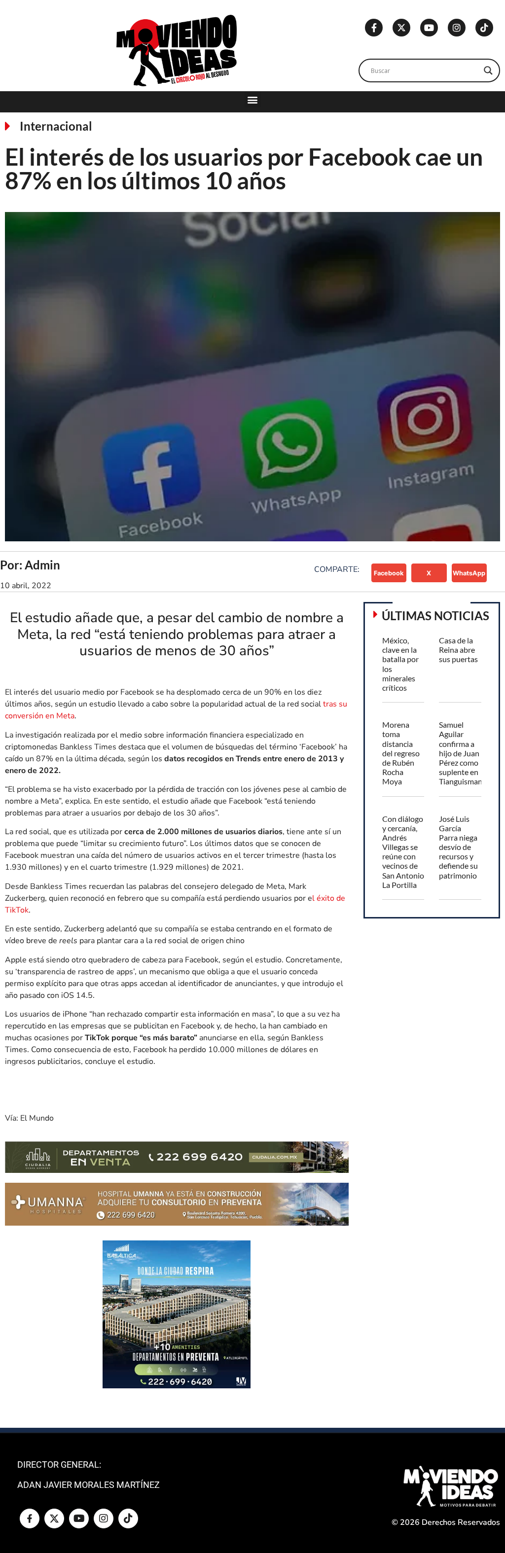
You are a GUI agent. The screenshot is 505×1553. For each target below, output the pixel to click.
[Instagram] (457, 27)
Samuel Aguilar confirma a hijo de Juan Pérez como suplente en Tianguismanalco (467, 753)
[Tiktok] (484, 27)
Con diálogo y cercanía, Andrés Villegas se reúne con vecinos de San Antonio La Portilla (403, 851)
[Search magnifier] (488, 70)
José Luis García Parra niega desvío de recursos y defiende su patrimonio (458, 847)
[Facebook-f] (374, 27)
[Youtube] (429, 27)
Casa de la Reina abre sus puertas (458, 649)
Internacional (56, 126)
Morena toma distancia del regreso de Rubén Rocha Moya (401, 753)
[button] (253, 99)
